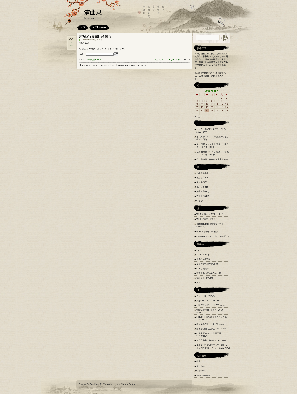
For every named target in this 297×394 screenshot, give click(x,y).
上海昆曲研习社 (203, 259)
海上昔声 (200, 191)
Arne (133, 384)
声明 (212, 219)
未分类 (199, 182)
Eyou (198, 250)
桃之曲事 (200, 187)
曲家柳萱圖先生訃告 (205, 329)
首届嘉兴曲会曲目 (204, 340)
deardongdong (203, 224)
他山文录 (200, 173)
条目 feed (200, 366)
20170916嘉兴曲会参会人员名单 (211, 317)
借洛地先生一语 (94, 59)
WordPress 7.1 (96, 384)
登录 (198, 361)
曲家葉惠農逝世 (203, 324)
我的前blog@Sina (204, 278)
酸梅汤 (215, 231)
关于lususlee (99, 27)
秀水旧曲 (98, 40)
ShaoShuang (202, 254)
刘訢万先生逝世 (220, 236)
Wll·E (198, 214)
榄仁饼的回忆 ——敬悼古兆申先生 (212, 159)
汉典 (198, 282)
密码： (82, 54)
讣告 (198, 201)
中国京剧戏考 (202, 268)
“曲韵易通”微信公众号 (206, 310)
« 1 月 (197, 116)
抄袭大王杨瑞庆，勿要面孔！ (209, 333)
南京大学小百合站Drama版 (208, 273)
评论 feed (200, 371)
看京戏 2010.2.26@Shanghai (168, 59)
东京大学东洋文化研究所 (207, 264)
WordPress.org (203, 375)
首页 (82, 27)
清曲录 (93, 12)
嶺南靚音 (200, 177)
